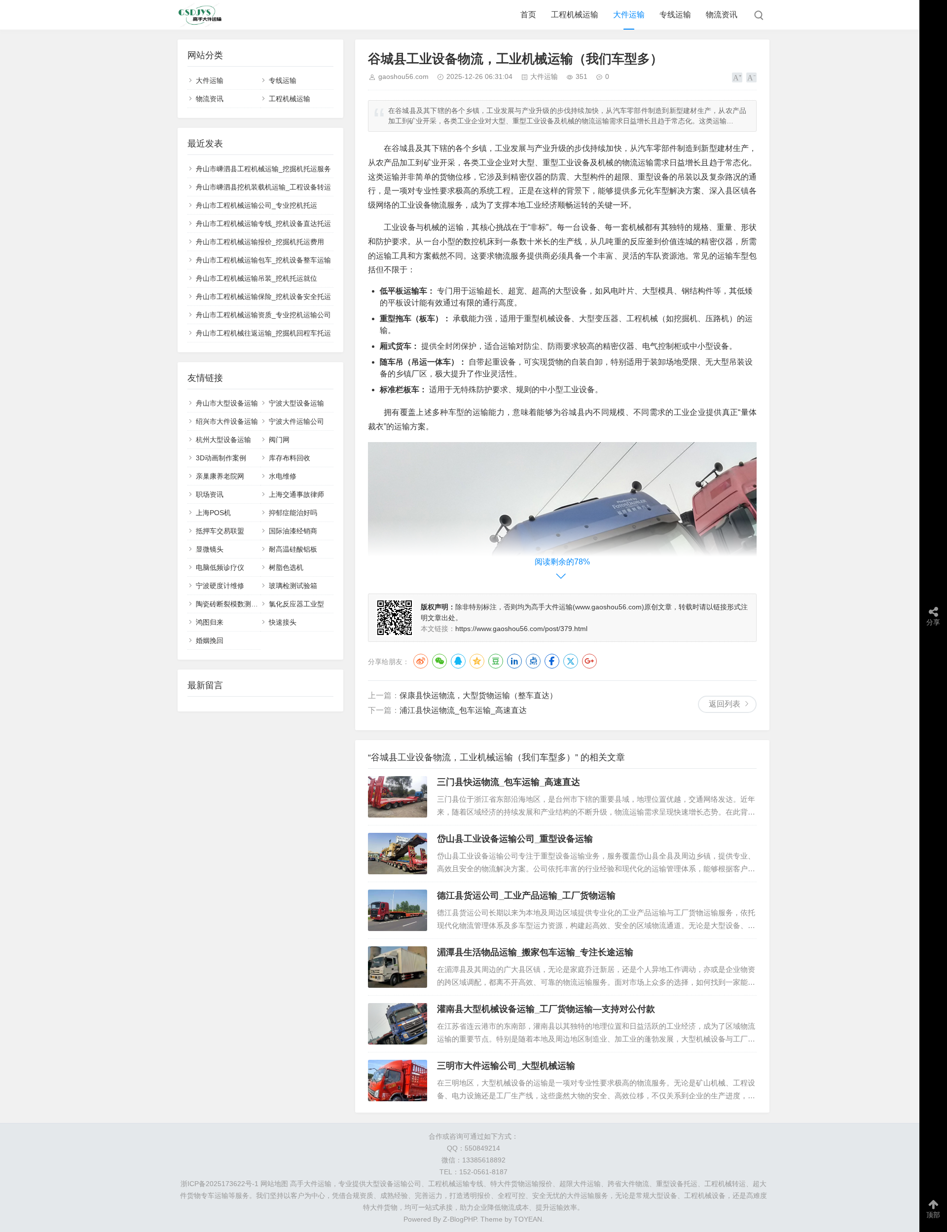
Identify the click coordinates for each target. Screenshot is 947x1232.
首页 (528, 14)
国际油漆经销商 (293, 531)
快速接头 (282, 622)
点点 (533, 661)
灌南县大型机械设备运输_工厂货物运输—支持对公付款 (546, 1009)
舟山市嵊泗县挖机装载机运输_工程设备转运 (263, 187)
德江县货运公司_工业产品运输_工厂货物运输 (526, 895)
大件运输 (629, 14)
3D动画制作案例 (221, 458)
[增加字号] (737, 77)
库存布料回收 (289, 458)
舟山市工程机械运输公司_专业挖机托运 (256, 205)
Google (589, 661)
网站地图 (274, 1184)
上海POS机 (213, 513)
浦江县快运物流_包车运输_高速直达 (463, 710)
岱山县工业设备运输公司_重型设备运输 (515, 839)
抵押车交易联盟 (220, 531)
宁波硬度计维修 (220, 586)
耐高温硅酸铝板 (293, 549)
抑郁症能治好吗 (293, 513)
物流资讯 (721, 14)
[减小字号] (751, 77)
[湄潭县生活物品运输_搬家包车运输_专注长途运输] (397, 967)
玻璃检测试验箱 (293, 586)
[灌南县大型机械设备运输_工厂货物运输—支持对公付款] (397, 1024)
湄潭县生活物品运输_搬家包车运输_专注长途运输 (535, 952)
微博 (420, 661)
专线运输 (675, 14)
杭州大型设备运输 (223, 440)
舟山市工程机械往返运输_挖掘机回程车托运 (263, 333)
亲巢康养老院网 (220, 476)
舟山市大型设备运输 (227, 403)
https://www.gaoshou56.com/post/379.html (521, 629)
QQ (458, 661)
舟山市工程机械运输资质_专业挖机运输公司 (263, 315)
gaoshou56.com (403, 76)
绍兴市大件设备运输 (227, 421)
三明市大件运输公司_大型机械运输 (506, 1066)
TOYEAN (528, 1219)
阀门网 (279, 440)
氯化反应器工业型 (296, 604)
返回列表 (724, 704)
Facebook (552, 661)
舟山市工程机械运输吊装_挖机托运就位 (256, 278)
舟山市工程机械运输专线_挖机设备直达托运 (263, 223)
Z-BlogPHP (459, 1219)
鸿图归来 (209, 622)
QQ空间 (477, 661)
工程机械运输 (574, 14)
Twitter (570, 661)
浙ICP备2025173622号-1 (219, 1184)
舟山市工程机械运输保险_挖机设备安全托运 (263, 296)
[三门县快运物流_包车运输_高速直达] (397, 797)
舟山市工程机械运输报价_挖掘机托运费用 (260, 242)
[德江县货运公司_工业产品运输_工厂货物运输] (397, 910)
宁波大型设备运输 (296, 403)
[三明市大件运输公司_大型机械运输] (397, 1080)
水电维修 (282, 476)
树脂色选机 (286, 567)
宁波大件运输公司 (296, 421)
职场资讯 (209, 494)
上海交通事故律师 (296, 494)
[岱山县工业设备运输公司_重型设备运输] (397, 853)
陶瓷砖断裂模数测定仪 (230, 604)
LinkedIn (514, 661)
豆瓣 (495, 661)
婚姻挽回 (209, 640)
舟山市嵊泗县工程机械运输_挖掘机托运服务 (263, 169)
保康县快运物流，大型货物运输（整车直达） (478, 695)
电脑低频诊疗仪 (220, 567)
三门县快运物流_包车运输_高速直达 (508, 782)
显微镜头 (209, 549)
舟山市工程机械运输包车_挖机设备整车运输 (263, 260)
